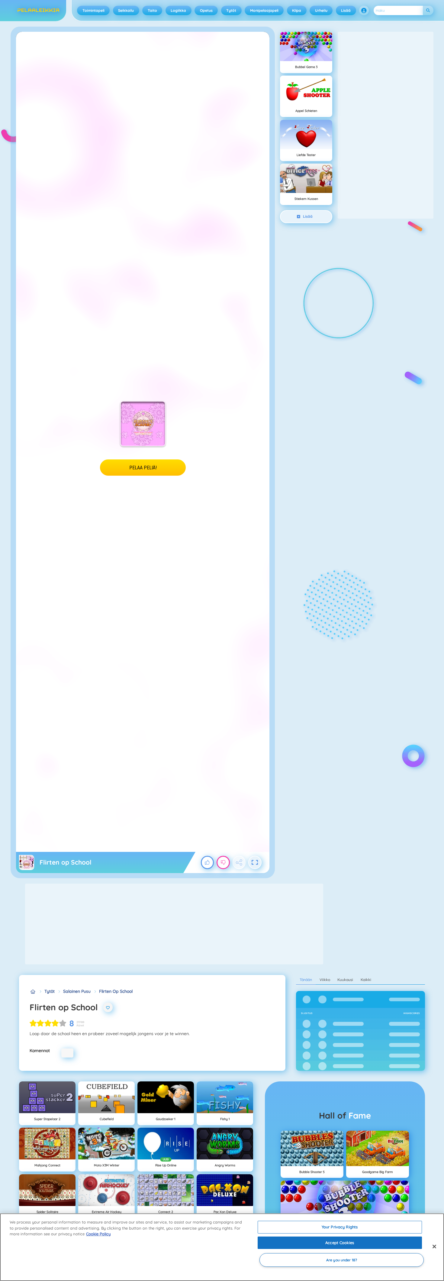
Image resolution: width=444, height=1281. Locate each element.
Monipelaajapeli (264, 10)
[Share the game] (239, 862)
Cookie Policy (98, 1233)
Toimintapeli (93, 10)
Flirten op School (116, 991)
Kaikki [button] (366, 979)
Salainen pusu (77, 991)
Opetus (206, 10)
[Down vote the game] (223, 862)
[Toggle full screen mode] (255, 862)
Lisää (346, 10)
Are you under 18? (341, 1260)
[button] (364, 10)
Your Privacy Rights (340, 1226)
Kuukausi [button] (345, 979)
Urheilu (321, 10)
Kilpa (296, 10)
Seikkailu (126, 10)
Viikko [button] (325, 979)
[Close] (434, 1246)
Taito (152, 10)
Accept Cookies (339, 1242)
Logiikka (178, 10)
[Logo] (38, 10)
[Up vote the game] (207, 862)
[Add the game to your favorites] (108, 1007)
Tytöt (231, 10)
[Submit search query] (428, 10)
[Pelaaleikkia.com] (33, 991)
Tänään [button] (306, 979)
